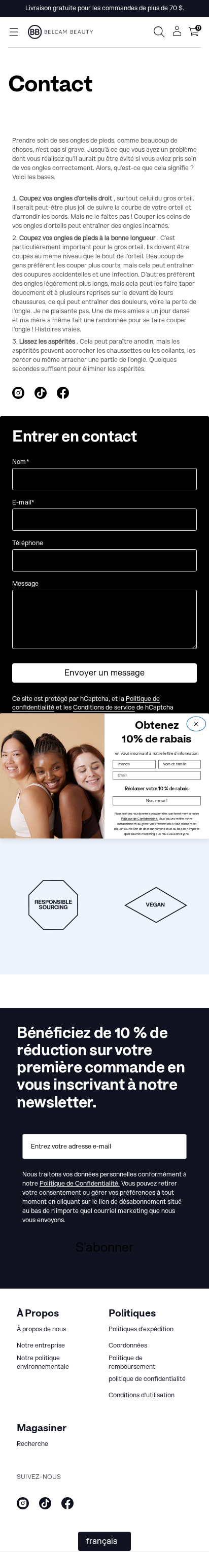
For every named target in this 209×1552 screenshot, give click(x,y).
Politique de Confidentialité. (139, 819)
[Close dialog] (196, 724)
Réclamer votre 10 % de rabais (156, 789)
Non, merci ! (156, 800)
